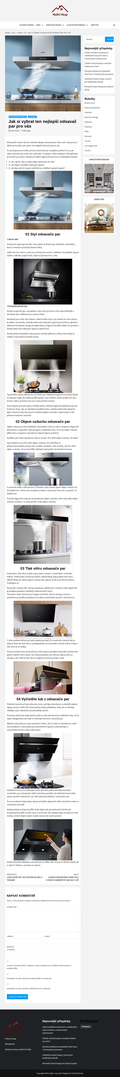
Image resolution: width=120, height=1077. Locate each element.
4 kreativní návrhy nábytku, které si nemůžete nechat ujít (62, 877)
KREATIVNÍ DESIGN (99, 159)
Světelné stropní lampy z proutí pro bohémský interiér (97, 80)
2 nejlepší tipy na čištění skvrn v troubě (24, 877)
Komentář (12, 907)
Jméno (10, 936)
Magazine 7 (67, 1073)
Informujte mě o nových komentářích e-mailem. (29, 978)
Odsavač (32, 117)
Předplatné (10, 1044)
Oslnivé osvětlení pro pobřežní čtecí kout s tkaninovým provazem (99, 72)
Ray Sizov (15, 130)
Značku (87, 150)
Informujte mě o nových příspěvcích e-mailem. (29, 988)
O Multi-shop (10, 1038)
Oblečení (88, 126)
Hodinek (88, 112)
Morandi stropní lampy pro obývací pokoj (99, 88)
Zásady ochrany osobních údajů (18, 1049)
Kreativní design (53, 25)
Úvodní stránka (26, 25)
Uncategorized (90, 145)
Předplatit (86, 1027)
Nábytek (95, 25)
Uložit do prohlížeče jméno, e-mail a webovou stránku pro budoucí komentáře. (39, 967)
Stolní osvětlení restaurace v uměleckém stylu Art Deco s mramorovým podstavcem (96, 55)
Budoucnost (89, 103)
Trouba (87, 141)
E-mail (47, 936)
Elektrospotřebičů (76, 25)
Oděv (38, 25)
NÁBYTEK (99, 199)
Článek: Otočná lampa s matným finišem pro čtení (97, 65)
